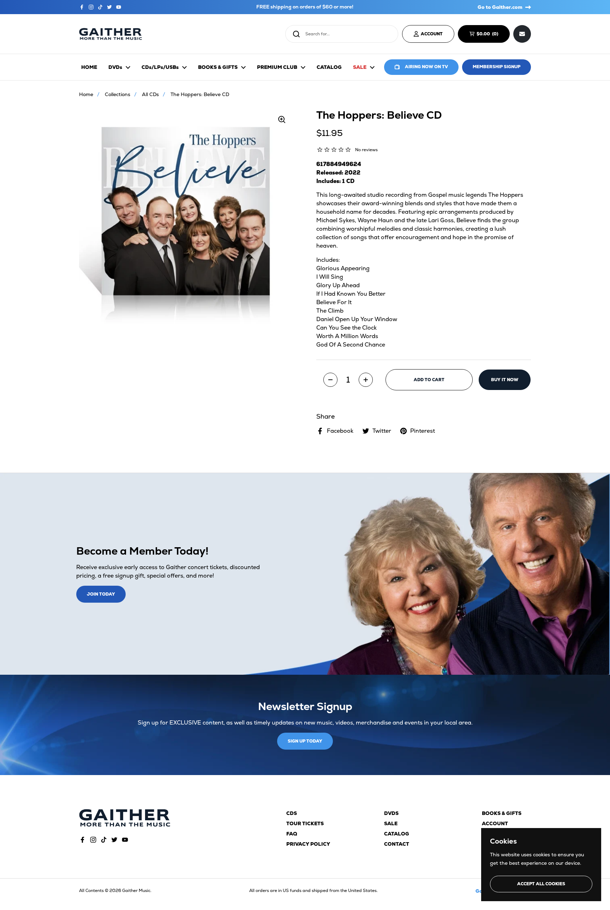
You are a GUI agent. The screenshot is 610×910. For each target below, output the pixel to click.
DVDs (391, 813)
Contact (396, 844)
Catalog (396, 834)
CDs (291, 813)
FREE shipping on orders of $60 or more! (304, 7)
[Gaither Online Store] (110, 34)
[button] (330, 380)
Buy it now (504, 380)
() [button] (491, 35)
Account (495, 823)
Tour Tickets (305, 823)
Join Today (101, 594)
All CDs (150, 94)
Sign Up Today (305, 741)
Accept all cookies (541, 884)
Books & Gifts (501, 813)
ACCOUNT (432, 34)
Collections (117, 94)
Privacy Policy (308, 844)
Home (86, 94)
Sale (390, 823)
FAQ (291, 834)
